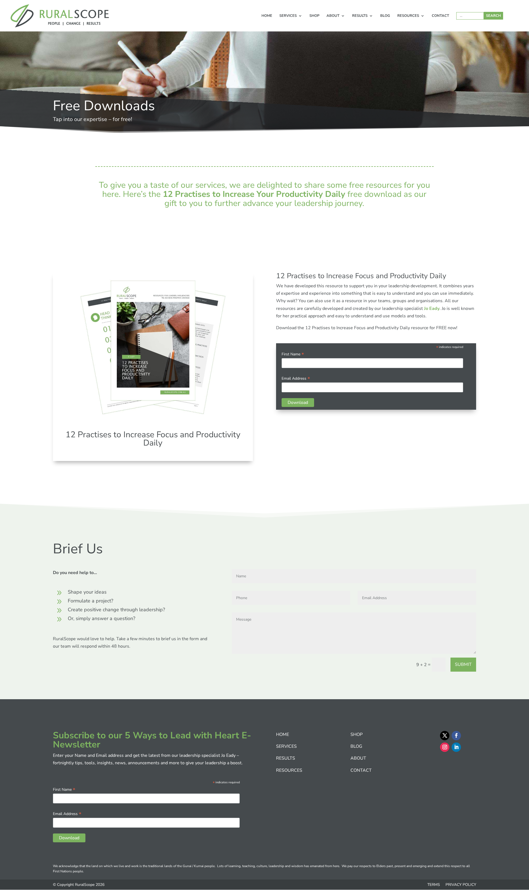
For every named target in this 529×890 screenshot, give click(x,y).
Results (360, 16)
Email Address (296, 378)
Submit (463, 664)
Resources (408, 16)
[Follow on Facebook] (456, 735)
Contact (440, 16)
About (332, 16)
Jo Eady (431, 308)
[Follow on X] (444, 735)
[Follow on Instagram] (444, 747)
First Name (293, 354)
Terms (434, 884)
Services (288, 16)
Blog (385, 16)
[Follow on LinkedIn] (456, 747)
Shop (314, 16)
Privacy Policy (461, 884)
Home (266, 16)
